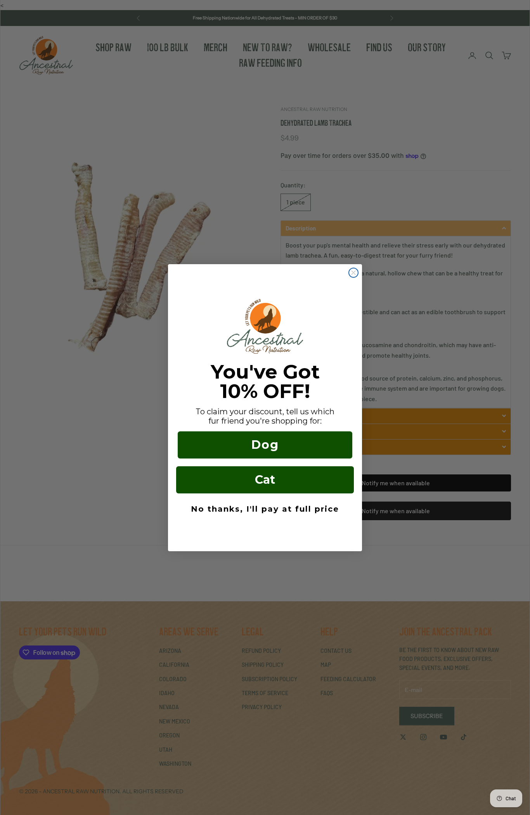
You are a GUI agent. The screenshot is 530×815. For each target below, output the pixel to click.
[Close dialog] (353, 272)
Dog (265, 445)
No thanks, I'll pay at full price (265, 509)
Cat (265, 479)
